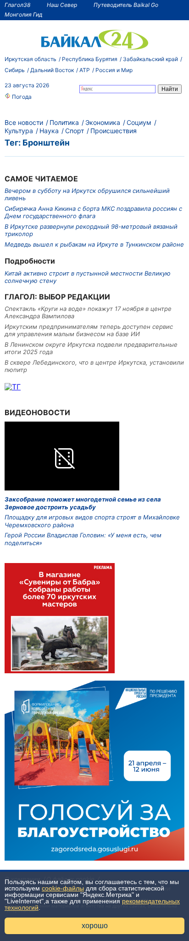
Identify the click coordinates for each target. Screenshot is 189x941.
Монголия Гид (24, 14)
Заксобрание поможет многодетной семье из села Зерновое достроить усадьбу (83, 503)
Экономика (102, 122)
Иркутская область (30, 59)
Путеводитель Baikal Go (126, 4)
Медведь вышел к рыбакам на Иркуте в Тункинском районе (94, 244)
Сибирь (15, 70)
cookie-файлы (63, 888)
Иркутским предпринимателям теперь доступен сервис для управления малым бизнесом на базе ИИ (89, 330)
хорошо (95, 926)
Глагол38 (17, 4)
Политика (64, 122)
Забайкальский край (150, 59)
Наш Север (62, 4)
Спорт (74, 131)
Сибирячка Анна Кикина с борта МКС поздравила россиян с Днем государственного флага (93, 212)
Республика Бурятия (89, 59)
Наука (49, 131)
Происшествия (113, 131)
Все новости (24, 122)
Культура (19, 131)
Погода (21, 96)
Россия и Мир (114, 70)
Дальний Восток (52, 70)
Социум (139, 122)
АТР (84, 70)
